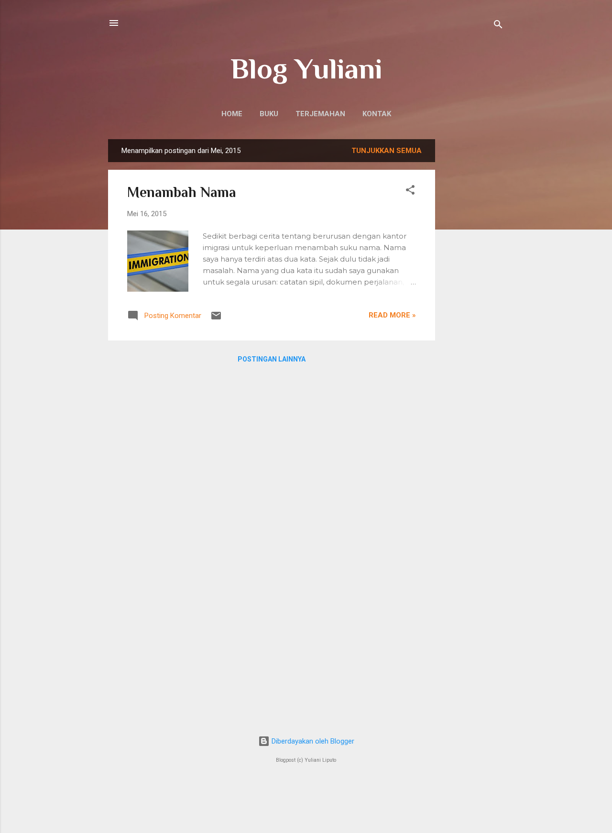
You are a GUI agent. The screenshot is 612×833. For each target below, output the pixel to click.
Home (231, 114)
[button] (410, 191)
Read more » (392, 315)
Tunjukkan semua (386, 150)
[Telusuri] (498, 26)
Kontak (376, 114)
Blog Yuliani (306, 69)
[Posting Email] (216, 319)
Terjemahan (320, 114)
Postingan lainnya (272, 359)
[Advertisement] (473, 282)
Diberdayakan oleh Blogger (312, 741)
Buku (269, 114)
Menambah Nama (181, 192)
